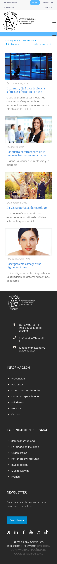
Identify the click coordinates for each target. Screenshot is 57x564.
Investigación (19, 464)
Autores (12, 44)
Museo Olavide (20, 470)
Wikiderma (17, 402)
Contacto (17, 414)
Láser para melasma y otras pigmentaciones (24, 265)
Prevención (18, 378)
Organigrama (19, 452)
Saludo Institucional (23, 441)
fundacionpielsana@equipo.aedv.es (32, 349)
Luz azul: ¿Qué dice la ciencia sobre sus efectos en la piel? (26, 90)
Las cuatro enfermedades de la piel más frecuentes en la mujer (26, 153)
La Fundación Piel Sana (25, 447)
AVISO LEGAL (35, 553)
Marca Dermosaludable (25, 390)
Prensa (15, 476)
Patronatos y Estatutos (25, 458)
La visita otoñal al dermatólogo (27, 207)
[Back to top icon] (51, 558)
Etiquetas (28, 40)
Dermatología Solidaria (25, 396)
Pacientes (17, 384)
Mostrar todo (44, 44)
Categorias (11, 40)
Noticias (16, 408)
